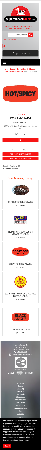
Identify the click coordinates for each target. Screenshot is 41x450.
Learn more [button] (24, 440)
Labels (12, 69)
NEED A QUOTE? (27, 26)
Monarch (20, 391)
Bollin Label (20, 114)
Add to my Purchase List (20, 158)
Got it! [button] (7, 446)
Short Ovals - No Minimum (13, 71)
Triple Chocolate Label (20, 202)
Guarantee (20, 414)
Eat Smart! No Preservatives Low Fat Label (20, 295)
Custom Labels (20, 399)
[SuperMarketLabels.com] (20, 14)
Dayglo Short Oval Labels (26, 69)
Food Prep (20, 389)
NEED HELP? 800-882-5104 (19, 28)
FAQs (20, 411)
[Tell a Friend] (20, 140)
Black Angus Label (20, 329)
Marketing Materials (20, 408)
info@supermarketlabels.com (22, 354)
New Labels (21, 402)
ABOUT (15, 26)
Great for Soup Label (20, 264)
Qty (13, 150)
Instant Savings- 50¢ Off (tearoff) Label (20, 233)
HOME (7, 26)
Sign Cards (20, 394)
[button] (20, 53)
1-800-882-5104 (22, 352)
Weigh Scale (20, 397)
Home (6, 69)
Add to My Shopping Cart (20, 154)
